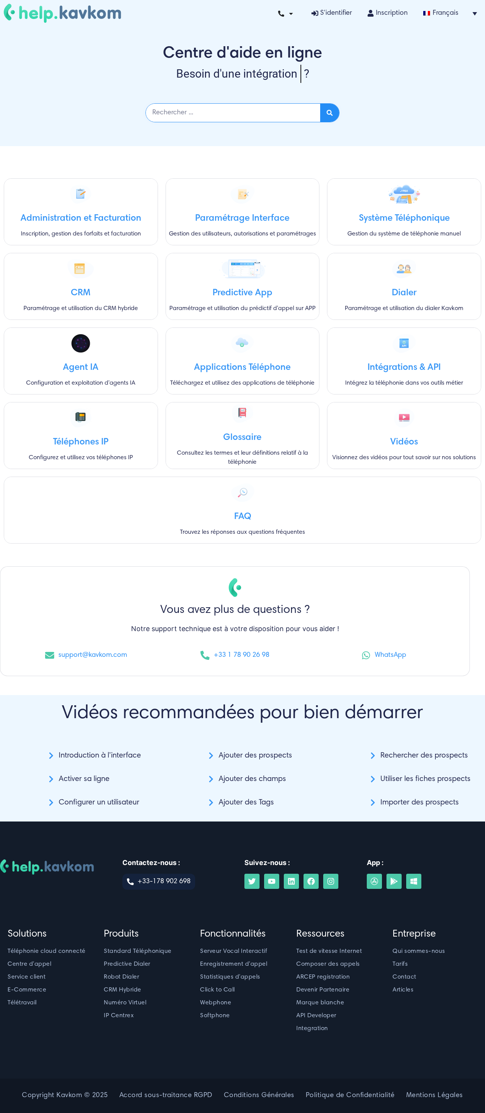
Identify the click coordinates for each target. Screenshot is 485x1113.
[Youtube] (271, 881)
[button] (450, 13)
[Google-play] (394, 881)
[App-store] (374, 881)
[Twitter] (252, 881)
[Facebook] (311, 881)
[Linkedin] (291, 881)
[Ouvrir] (291, 13)
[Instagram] (330, 881)
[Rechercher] (329, 113)
